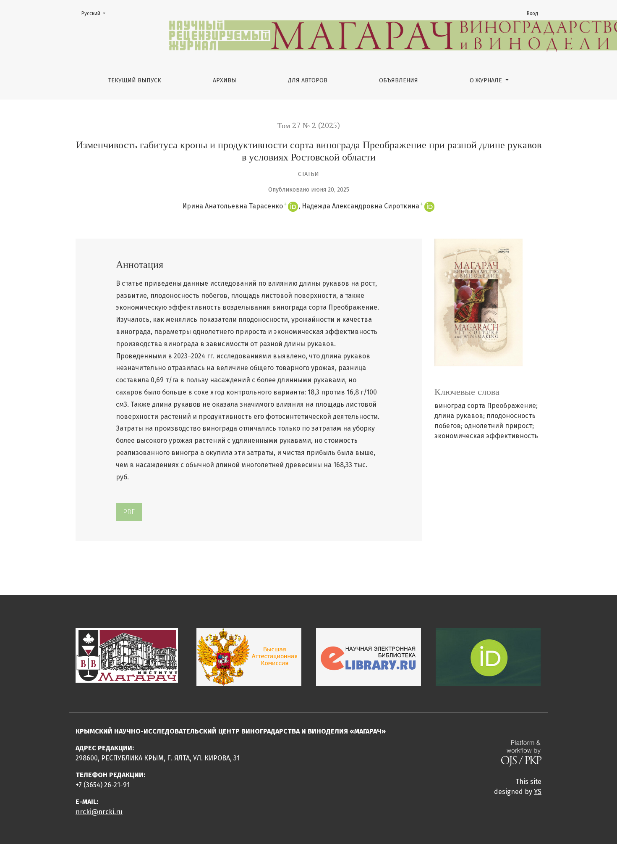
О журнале (487, 80)
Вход (532, 13)
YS (537, 792)
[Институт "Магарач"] (127, 655)
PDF (129, 512)
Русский (96, 13)
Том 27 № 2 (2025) (308, 125)
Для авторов (307, 80)
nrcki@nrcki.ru (99, 812)
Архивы (224, 80)
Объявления (398, 80)
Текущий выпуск (134, 80)
